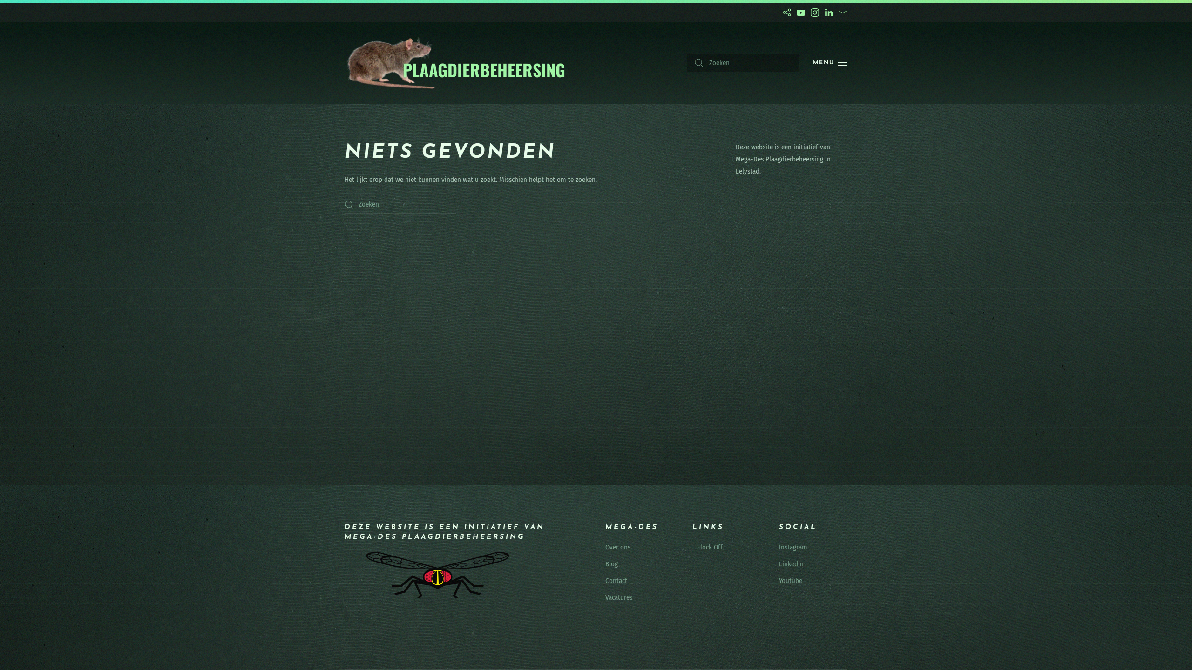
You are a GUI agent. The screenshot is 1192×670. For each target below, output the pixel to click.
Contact (616, 580)
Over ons (617, 547)
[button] (830, 62)
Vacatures (618, 597)
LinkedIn (791, 564)
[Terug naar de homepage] (456, 63)
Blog (611, 564)
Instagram (793, 547)
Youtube (790, 580)
